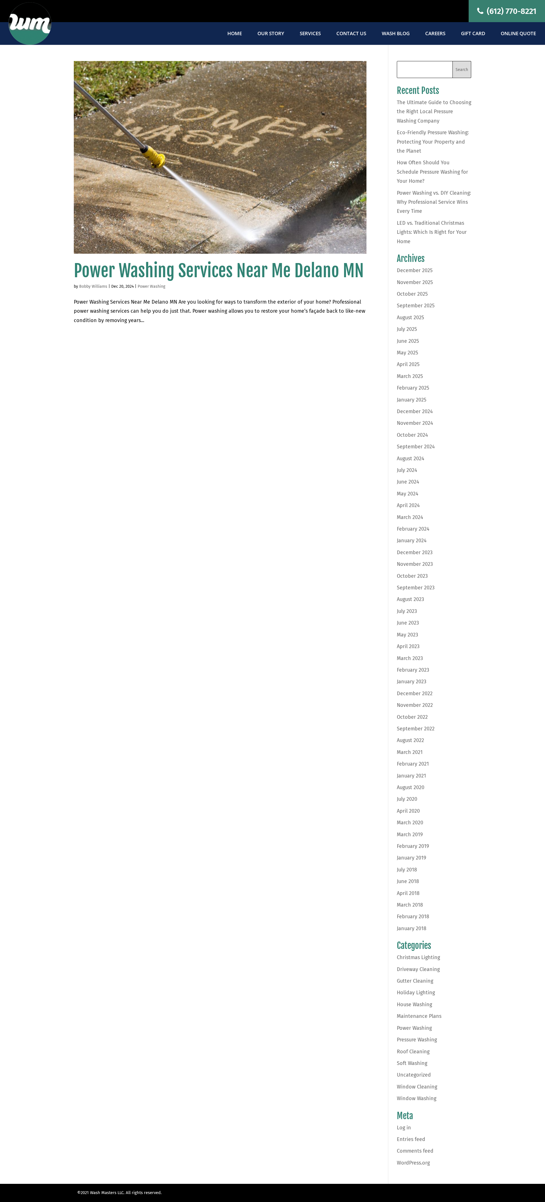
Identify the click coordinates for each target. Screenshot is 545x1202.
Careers (435, 34)
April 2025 (408, 364)
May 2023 (407, 635)
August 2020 (410, 787)
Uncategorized (414, 1075)
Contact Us (351, 34)
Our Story (270, 34)
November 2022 (415, 705)
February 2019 (413, 846)
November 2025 (415, 282)
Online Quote (518, 34)
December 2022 (415, 693)
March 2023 (410, 658)
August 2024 (410, 458)
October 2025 (412, 294)
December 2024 (415, 411)
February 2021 (413, 764)
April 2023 (408, 646)
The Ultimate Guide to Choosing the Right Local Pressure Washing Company (434, 111)
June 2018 (408, 881)
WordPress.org (413, 1163)
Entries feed (411, 1139)
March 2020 (410, 822)
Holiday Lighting (416, 992)
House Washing (414, 1004)
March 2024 (410, 517)
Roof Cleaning (413, 1051)
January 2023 (411, 681)
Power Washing (151, 286)
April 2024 (408, 505)
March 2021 (410, 752)
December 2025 (415, 270)
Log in (404, 1128)
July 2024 (407, 470)
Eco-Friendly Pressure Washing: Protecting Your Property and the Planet (433, 141)
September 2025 (416, 305)
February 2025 (413, 388)
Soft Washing (412, 1063)
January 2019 (411, 858)
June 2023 (408, 623)
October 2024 (412, 435)
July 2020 (407, 799)
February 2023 (413, 670)
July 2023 (407, 611)
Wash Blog (396, 34)
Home (234, 34)
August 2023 (410, 599)
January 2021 (411, 776)
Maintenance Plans (419, 1016)
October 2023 (412, 576)
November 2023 (415, 564)
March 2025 (410, 376)
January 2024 (412, 540)
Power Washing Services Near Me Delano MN (219, 270)
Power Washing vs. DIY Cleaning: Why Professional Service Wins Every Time (434, 202)
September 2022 (416, 729)
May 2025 (407, 353)
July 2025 (407, 329)
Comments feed (415, 1151)
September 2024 (416, 447)
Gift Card (473, 34)
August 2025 (410, 317)
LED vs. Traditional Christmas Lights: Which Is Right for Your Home (432, 232)
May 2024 (407, 494)
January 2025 (411, 400)
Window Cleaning (417, 1087)
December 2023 (415, 552)
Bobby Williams (93, 286)
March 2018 (410, 905)
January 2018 (411, 928)
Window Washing (416, 1098)
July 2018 (407, 870)
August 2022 (410, 740)
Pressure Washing (417, 1040)
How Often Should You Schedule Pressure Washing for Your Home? (432, 171)
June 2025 (408, 341)
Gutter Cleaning (415, 981)
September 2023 (416, 588)
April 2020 (408, 811)
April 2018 (408, 893)
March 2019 (410, 834)
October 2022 (412, 717)
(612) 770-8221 (510, 11)
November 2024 (415, 423)
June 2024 (408, 482)
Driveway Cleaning (418, 969)
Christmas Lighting (418, 957)
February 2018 (413, 916)
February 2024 (413, 529)
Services (310, 34)
